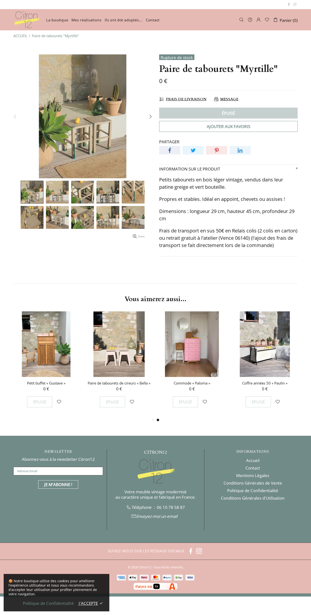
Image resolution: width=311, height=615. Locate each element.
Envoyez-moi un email (156, 516)
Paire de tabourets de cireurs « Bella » (119, 383)
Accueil (252, 460)
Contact (252, 468)
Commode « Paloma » (192, 383)
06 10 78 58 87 (171, 507)
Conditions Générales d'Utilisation (253, 498)
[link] (171, 507)
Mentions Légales (252, 475)
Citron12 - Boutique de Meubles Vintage (26, 20)
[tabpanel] (192, 364)
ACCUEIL (20, 35)
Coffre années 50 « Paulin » (264, 383)
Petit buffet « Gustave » (46, 383)
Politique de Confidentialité (252, 490)
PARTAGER (169, 142)
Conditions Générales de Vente (253, 483)
